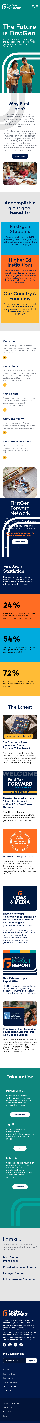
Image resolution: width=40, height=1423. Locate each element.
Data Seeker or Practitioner (12, 1259)
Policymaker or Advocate (19, 1279)
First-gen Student (14, 1273)
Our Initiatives (9, 1374)
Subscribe (20, 1187)
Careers (5, 1416)
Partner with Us (20, 1115)
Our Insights (8, 1378)
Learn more (20, 156)
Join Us (20, 1148)
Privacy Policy (7, 1412)
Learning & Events (10, 1386)
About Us (7, 1370)
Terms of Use (7, 1407)
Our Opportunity (10, 1382)
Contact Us (7, 1390)
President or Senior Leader (19, 1267)
